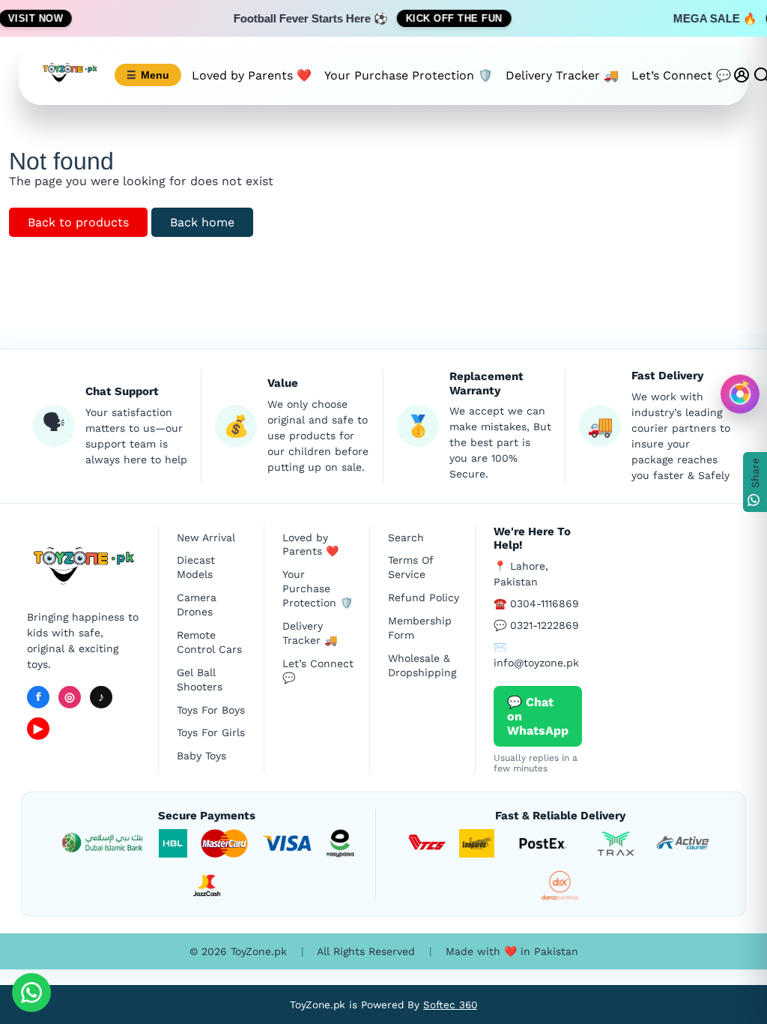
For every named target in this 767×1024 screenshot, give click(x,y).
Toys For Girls (211, 732)
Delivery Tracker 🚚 (562, 75)
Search (406, 537)
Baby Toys (201, 756)
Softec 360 (450, 1005)
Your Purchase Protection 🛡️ (408, 75)
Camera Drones (196, 604)
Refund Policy (423, 597)
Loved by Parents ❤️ (252, 75)
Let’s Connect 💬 (681, 75)
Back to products (78, 222)
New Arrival (206, 537)
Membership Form (420, 628)
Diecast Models (196, 567)
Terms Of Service (410, 567)
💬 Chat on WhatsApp (538, 716)
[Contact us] (31, 992)
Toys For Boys (211, 710)
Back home (202, 222)
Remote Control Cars (209, 642)
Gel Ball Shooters (199, 679)
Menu (148, 75)
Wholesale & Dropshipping (422, 665)
